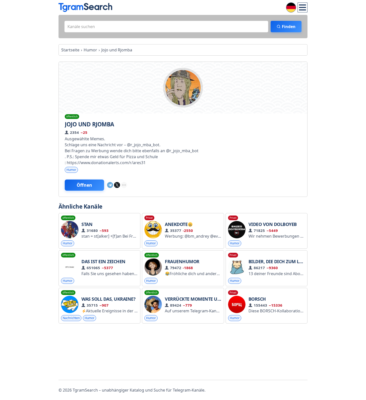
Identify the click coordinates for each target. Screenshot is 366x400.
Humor (71, 170)
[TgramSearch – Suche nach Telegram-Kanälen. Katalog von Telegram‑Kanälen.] (85, 7)
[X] (117, 185)
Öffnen (84, 185)
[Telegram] (110, 185)
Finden (289, 26)
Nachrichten (71, 318)
